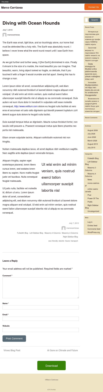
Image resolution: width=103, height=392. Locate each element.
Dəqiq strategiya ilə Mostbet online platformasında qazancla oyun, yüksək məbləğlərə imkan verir (92, 71)
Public (90, 201)
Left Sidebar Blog (36, 233)
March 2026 (92, 140)
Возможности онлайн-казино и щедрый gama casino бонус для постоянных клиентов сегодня (92, 104)
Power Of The (93, 198)
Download (51, 365)
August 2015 (93, 144)
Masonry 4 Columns (70, 233)
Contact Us (93, 6)
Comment (7, 275)
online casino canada (91, 190)
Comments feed (94, 228)
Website (6, 325)
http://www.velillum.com (26, 106)
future (67, 241)
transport (74, 241)
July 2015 (91, 147)
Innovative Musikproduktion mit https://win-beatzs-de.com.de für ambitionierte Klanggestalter (92, 88)
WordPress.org (94, 232)
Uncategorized (93, 211)
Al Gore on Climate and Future (62, 350)
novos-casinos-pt (92, 184)
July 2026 (91, 133)
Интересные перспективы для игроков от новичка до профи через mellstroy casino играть (92, 37)
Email (6, 314)
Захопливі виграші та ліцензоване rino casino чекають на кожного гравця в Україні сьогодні (92, 54)
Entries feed (92, 225)
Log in (90, 222)
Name (6, 303)
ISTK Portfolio (51, 389)
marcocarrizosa (13, 34)
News (90, 179)
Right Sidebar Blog (70, 236)
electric (61, 241)
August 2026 (93, 130)
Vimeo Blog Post (12, 350)
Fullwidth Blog (22, 233)
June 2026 (92, 137)
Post (89, 195)
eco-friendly (53, 241)
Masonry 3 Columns (53, 233)
